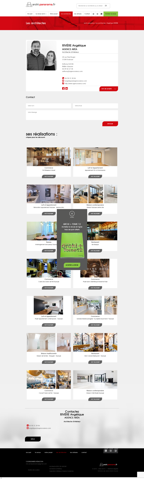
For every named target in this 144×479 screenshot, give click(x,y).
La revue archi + (41, 14)
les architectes (61, 452)
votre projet (49, 452)
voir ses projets (106, 88)
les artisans (74, 452)
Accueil (30, 14)
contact (84, 452)
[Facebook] (63, 88)
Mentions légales (113, 469)
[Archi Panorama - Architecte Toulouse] (72, 4)
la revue (38, 452)
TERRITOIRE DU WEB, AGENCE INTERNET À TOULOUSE (108, 471)
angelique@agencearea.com (76, 81)
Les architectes (66, 14)
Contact (87, 14)
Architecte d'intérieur (55, 469)
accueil (28, 452)
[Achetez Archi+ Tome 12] (72, 245)
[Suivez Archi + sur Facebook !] (93, 14)
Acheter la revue (110, 14)
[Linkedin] (66, 88)
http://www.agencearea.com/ (75, 83)
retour (33, 439)
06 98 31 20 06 (70, 78)
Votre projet (54, 14)
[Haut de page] (141, 476)
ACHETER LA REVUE (72, 265)
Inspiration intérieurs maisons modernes (61, 471)
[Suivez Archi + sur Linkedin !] (101, 14)
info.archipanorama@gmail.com (36, 464)
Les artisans (78, 14)
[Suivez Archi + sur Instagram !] (97, 14)
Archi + (104, 469)
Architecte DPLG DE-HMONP (57, 466)
